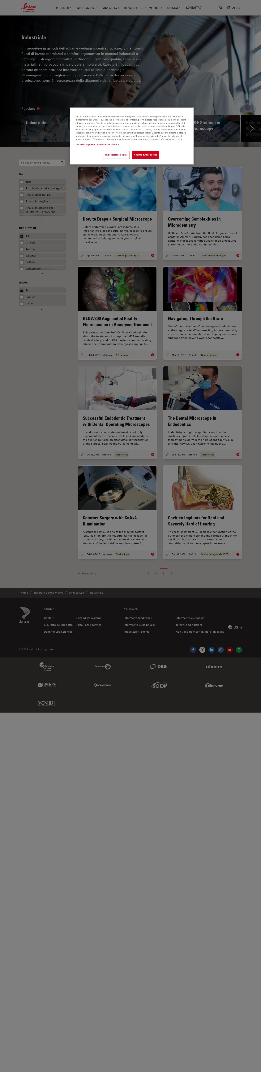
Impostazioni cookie (116, 154)
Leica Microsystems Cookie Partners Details (97, 144)
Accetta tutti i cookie (145, 154)
